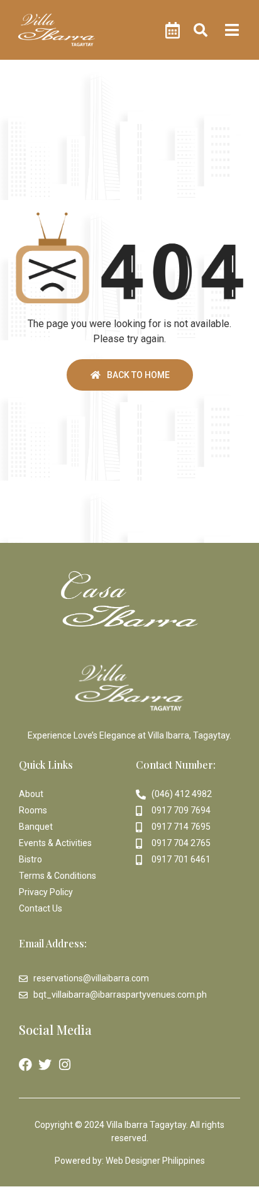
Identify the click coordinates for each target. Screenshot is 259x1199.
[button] (200, 30)
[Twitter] (45, 1064)
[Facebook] (25, 1064)
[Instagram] (64, 1064)
